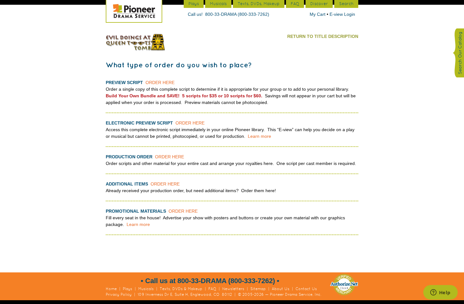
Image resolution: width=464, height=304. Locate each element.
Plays (127, 289)
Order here (160, 82)
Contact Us (306, 289)
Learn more (259, 136)
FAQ (212, 289)
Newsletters (233, 289)
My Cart (318, 14)
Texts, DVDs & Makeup (181, 289)
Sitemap (258, 289)
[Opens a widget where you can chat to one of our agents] (440, 293)
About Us (280, 289)
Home (111, 289)
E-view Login (342, 14)
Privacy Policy (119, 294)
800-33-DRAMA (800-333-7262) (237, 14)
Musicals (146, 289)
